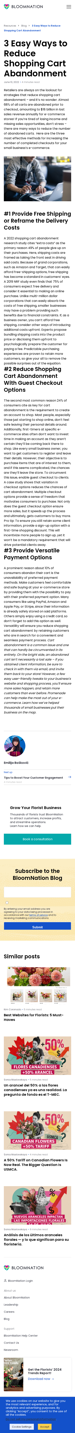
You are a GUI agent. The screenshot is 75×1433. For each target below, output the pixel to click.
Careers (9, 1312)
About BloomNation (17, 1297)
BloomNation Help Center (21, 1336)
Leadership (11, 1305)
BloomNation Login (20, 1281)
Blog (24, 25)
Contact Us (11, 1343)
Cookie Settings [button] (22, 1427)
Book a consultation (37, 839)
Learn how (30, 703)
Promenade (56, 693)
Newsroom (11, 1350)
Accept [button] (44, 1427)
